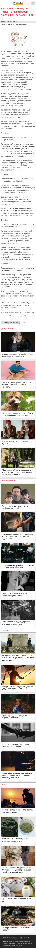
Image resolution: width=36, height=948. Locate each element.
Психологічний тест (16, 316)
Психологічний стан (27, 312)
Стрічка (24, 323)
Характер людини (8, 312)
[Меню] (33, 3)
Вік (25, 316)
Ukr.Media (5, 66)
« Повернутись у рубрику (11, 323)
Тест (17, 312)
